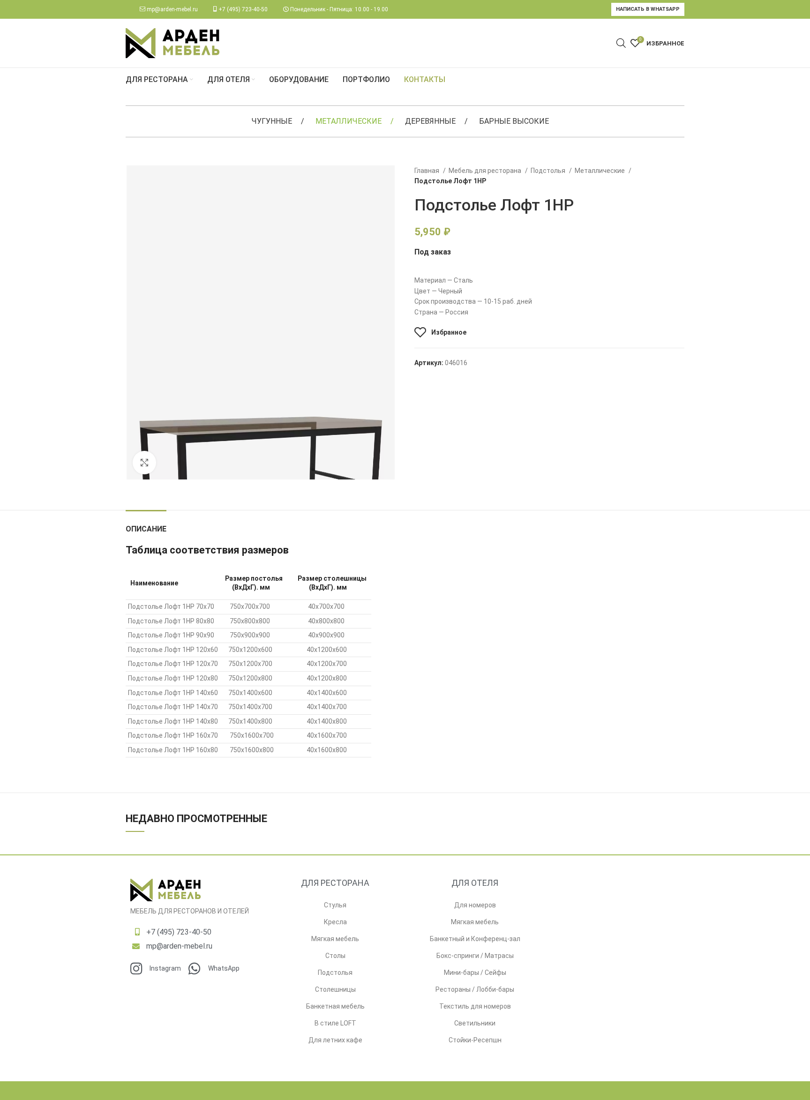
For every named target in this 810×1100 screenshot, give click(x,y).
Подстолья (549, 170)
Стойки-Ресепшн (475, 1040)
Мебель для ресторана (486, 170)
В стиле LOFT (335, 1023)
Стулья (335, 905)
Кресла (335, 922)
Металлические (348, 121)
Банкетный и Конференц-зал (475, 939)
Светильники (474, 1023)
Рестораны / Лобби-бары (474, 989)
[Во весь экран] (144, 462)
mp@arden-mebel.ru (172, 9)
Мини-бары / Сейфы (475, 972)
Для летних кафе (335, 1040)
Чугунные (272, 121)
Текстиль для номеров (475, 1006)
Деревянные (430, 121)
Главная (427, 170)
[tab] (146, 524)
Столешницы (335, 989)
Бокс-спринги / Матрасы (475, 955)
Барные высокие (514, 121)
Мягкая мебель (335, 939)
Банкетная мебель (335, 1006)
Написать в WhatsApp (648, 9)
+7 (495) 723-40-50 (243, 9)
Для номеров (475, 905)
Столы (335, 955)
